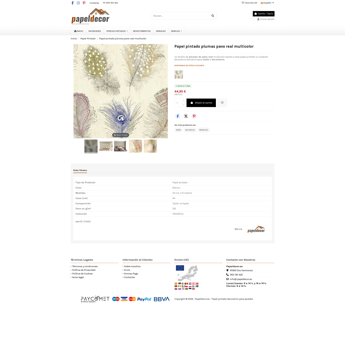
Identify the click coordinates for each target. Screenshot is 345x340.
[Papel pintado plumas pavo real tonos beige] (178, 74)
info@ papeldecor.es (241, 279)
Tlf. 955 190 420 (110, 2)
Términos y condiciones (85, 266)
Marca (238, 229)
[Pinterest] (194, 116)
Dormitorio (190, 130)
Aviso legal (78, 277)
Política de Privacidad (83, 270)
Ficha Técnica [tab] (80, 170)
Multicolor (203, 130)
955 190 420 (236, 274)
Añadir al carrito (203, 102)
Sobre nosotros (132, 266)
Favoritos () (251, 2)
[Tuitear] (186, 116)
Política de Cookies (82, 273)
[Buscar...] (212, 16)
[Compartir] (177, 116)
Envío (127, 270)
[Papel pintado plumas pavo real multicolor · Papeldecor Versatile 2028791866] (91, 147)
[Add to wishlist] (222, 103)
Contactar (95, 2)
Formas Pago (131, 273)
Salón (178, 130)
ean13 (78, 221)
